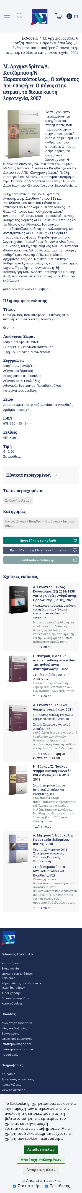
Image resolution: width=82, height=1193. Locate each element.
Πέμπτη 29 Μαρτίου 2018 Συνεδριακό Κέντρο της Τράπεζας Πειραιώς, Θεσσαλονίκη (50, 855)
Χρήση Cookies (12, 1003)
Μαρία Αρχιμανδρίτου (19, 366)
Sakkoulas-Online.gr (38, 560)
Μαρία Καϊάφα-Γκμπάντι (21, 342)
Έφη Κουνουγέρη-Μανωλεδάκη (26, 352)
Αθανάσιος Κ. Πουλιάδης (21, 381)
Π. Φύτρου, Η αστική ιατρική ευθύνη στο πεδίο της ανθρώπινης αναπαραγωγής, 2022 (54, 662)
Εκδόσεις (30, 38)
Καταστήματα (11, 963)
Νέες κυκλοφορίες (14, 1028)
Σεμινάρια (8, 1074)
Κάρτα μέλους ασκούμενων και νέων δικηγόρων (23, 985)
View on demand (13, 1090)
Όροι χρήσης (11, 993)
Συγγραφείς (10, 1033)
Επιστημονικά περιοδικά (19, 1049)
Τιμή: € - (49, 756)
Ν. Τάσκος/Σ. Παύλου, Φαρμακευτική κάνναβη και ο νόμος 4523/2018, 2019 (52, 772)
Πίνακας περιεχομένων (31, 475)
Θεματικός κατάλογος (17, 1039)
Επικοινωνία (10, 968)
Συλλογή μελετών (18, 500)
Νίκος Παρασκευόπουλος (22, 376)
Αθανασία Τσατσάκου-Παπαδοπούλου (32, 385)
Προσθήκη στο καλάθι (38, 541)
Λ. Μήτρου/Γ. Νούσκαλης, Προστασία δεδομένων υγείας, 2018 (53, 839)
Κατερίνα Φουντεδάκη (20, 390)
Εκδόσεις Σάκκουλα (17, 954)
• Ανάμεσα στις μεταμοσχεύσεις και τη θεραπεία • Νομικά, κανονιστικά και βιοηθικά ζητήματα (54, 611)
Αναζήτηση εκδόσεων (17, 1023)
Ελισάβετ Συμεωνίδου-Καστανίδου (29, 347)
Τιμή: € (42, 647)
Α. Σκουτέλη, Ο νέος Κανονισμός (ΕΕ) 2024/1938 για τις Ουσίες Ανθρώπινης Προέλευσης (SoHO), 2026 (55, 593)
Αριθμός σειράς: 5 (16, 409)
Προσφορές (10, 1054)
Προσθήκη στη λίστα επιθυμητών (38, 550)
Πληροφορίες (12, 1065)
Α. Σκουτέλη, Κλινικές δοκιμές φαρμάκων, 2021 (53, 707)
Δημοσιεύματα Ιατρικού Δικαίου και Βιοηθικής (38, 404)
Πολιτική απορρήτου (16, 998)
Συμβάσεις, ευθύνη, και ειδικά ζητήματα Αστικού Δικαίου (53, 717)
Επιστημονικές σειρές (16, 1044)
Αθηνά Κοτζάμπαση (18, 371)
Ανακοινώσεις (11, 1084)
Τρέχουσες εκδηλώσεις (18, 1079)
